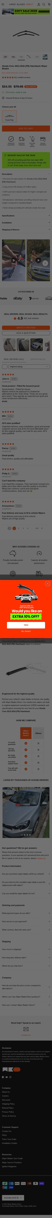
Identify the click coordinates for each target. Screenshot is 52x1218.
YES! (26, 625)
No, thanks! (26, 631)
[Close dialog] (47, 583)
